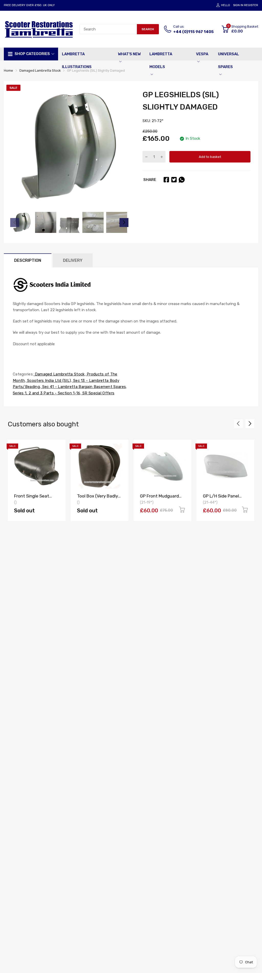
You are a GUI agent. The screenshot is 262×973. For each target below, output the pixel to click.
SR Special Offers (97, 393)
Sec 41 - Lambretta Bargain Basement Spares (83, 386)
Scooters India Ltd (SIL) (48, 380)
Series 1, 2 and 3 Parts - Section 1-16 (46, 393)
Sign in (238, 5)
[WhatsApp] (182, 180)
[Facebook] (166, 180)
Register (251, 5)
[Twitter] (174, 180)
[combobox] (108, 29)
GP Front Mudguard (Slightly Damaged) (159, 498)
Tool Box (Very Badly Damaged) (97, 498)
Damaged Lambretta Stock (59, 374)
